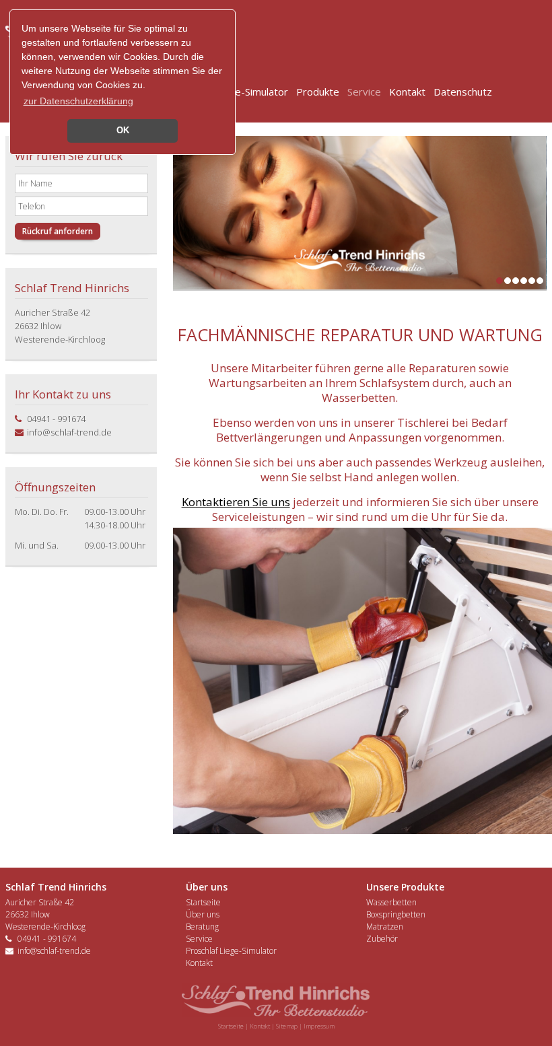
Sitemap (287, 1026)
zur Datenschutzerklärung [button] (78, 101)
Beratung (202, 926)
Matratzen (384, 926)
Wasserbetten (391, 902)
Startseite (203, 902)
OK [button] (122, 130)
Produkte (317, 91)
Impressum (319, 1026)
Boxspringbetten (395, 914)
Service (364, 91)
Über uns (202, 914)
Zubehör (382, 938)
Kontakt (407, 91)
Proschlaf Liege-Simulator (231, 950)
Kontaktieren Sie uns (236, 502)
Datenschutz (463, 91)
